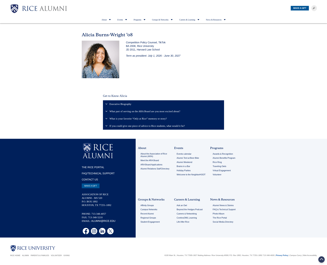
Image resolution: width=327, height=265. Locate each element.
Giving (66, 255)
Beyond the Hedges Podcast (190, 209)
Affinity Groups (147, 205)
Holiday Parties (184, 170)
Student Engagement (150, 222)
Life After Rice (183, 222)
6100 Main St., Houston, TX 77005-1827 (181, 255)
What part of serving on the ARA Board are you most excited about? (144, 111)
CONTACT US (90, 179)
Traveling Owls (219, 166)
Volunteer (217, 175)
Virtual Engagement (222, 170)
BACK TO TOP (321, 259)
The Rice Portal (220, 218)
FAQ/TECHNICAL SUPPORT (98, 173)
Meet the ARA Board (150, 160)
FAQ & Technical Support (224, 209)
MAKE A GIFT (299, 8)
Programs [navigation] (138, 20)
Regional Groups (148, 218)
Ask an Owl (182, 205)
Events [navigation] (120, 20)
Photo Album (218, 214)
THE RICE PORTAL (93, 167)
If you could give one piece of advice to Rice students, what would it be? (147, 125)
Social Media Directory (223, 222)
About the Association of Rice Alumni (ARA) (154, 155)
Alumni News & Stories (223, 205)
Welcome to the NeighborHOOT (191, 175)
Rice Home (15, 255)
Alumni (25, 255)
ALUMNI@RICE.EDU (103, 221)
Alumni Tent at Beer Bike (188, 158)
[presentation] (44, 4)
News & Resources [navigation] (214, 20)
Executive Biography (120, 104)
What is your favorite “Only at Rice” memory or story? (138, 118)
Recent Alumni (147, 214)
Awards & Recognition (223, 154)
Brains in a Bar (183, 166)
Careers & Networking (187, 214)
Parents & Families (40, 255)
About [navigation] (104, 20)
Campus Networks (149, 209)
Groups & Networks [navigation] (160, 20)
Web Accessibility (310, 255)
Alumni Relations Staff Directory (155, 169)
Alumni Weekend (184, 162)
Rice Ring (217, 162)
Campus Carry (295, 255)
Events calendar (184, 154)
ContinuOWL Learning (187, 218)
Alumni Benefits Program (224, 158)
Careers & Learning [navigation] (187, 20)
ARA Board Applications (151, 165)
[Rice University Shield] (14, 9)
